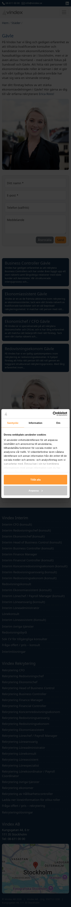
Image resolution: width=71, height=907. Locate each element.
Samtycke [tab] (12, 422)
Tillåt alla (35, 479)
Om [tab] (58, 422)
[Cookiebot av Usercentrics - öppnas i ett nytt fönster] (52, 414)
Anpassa (34, 490)
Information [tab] (35, 422)
